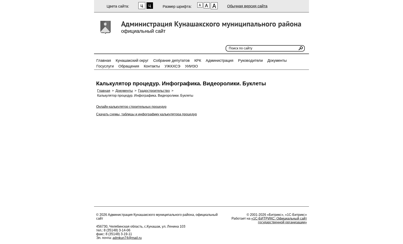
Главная (103, 60)
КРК (197, 60)
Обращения (128, 66)
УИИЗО (191, 66)
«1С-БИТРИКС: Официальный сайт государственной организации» (279, 220)
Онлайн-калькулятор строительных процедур (131, 106)
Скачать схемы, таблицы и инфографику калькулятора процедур (146, 114)
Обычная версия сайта (247, 6)
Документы (277, 60)
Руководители (250, 60)
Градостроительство (154, 90)
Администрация (219, 60)
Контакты (152, 66)
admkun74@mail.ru (127, 238)
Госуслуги (105, 66)
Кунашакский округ (132, 60)
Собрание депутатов (171, 60)
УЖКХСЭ (172, 66)
